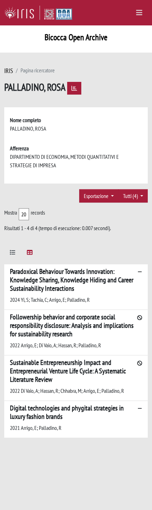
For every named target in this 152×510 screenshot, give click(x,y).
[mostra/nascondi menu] (139, 12)
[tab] (12, 253)
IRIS (8, 71)
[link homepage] (22, 13)
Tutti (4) (131, 195)
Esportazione (97, 195)
